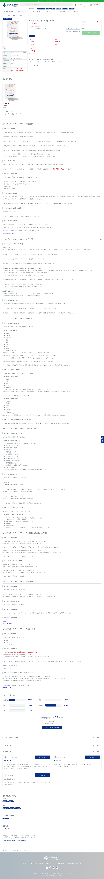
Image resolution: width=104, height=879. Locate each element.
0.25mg (38, 36)
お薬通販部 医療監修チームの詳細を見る (15, 840)
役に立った (42, 757)
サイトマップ (68, 873)
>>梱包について (7, 668)
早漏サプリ (22, 15)
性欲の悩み (12, 808)
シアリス (53, 8)
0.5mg (31, 36)
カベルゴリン (6, 103)
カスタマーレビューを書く (52, 727)
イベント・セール (36, 11)
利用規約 (35, 873)
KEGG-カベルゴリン (8, 623)
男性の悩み (18, 808)
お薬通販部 (8, 15)
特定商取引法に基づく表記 (57, 873)
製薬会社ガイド (62, 11)
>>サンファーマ (11, 233)
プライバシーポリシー (44, 873)
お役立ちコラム (50, 11)
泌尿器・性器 (5, 808)
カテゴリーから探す (8, 11)
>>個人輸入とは (7, 687)
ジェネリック (5, 818)
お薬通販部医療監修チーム (74, 31)
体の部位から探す (22, 11)
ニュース (78, 863)
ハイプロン (71, 8)
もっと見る (96, 737)
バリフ (48, 8)
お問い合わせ (70, 863)
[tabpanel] (15, 32)
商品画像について (7, 18)
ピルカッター (41, 423)
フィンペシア (65, 8)
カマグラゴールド (41, 8)
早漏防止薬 (15, 15)
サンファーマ (6, 828)
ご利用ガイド (74, 11)
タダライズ (58, 8)
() (41, 28)
